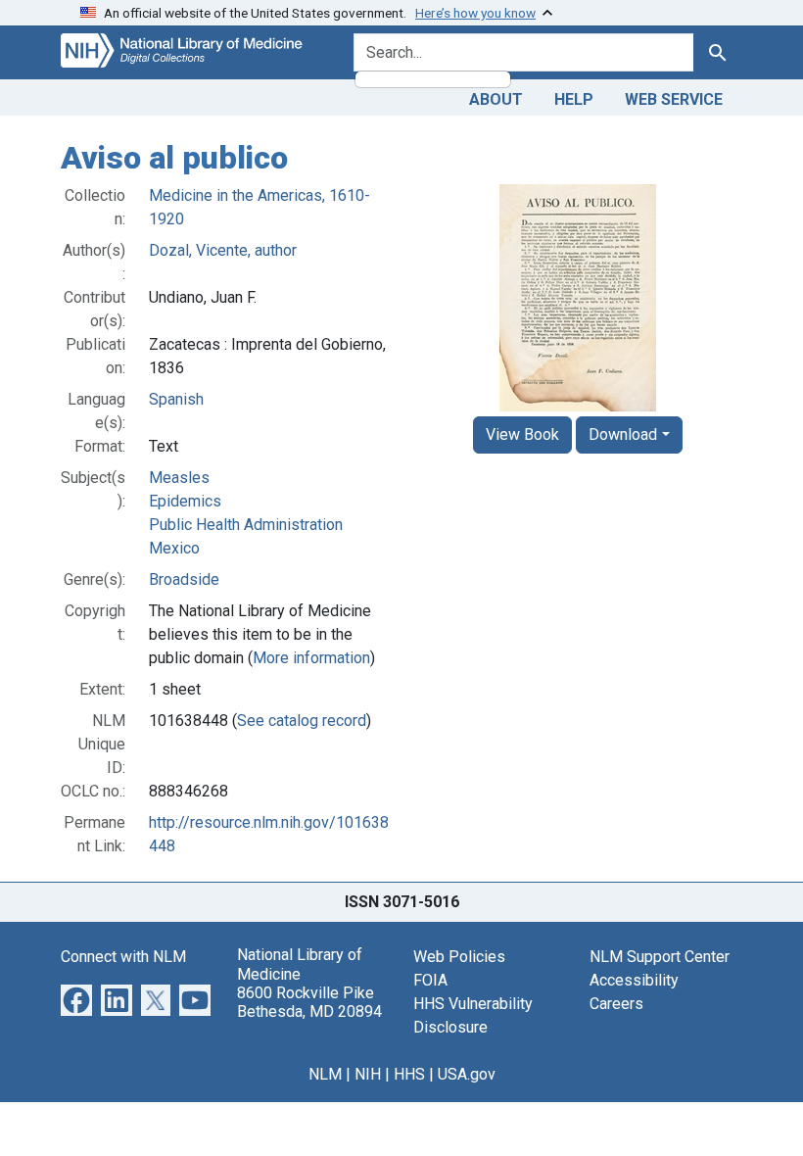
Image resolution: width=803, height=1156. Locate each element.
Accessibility (634, 980)
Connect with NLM (123, 956)
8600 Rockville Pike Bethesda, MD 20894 (309, 1002)
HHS (409, 1074)
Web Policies (459, 956)
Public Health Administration (246, 524)
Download (623, 434)
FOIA (430, 980)
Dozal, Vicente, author (223, 250)
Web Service (674, 99)
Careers (616, 1003)
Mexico (174, 548)
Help (573, 99)
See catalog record (301, 720)
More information (311, 658)
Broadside (184, 579)
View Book (522, 434)
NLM (325, 1074)
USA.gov (467, 1074)
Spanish (176, 399)
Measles (179, 477)
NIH (367, 1074)
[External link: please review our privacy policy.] (76, 999)
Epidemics (185, 501)
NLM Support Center (660, 956)
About (496, 99)
